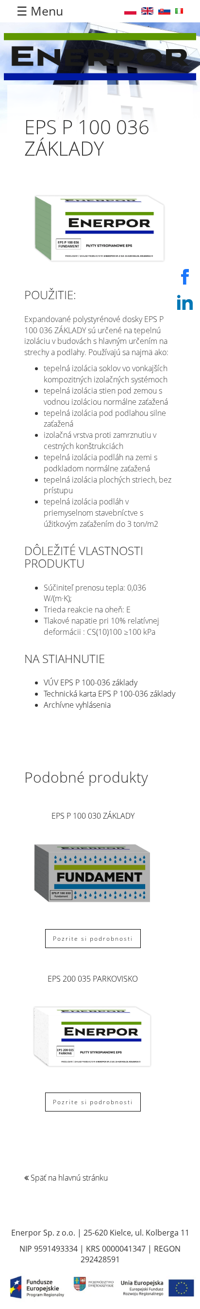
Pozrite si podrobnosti (93, 938)
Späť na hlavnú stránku (68, 1177)
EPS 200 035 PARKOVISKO (93, 978)
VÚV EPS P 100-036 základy (90, 682)
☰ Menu (40, 10)
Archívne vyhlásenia (77, 704)
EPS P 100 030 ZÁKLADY (92, 815)
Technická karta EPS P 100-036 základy (109, 693)
